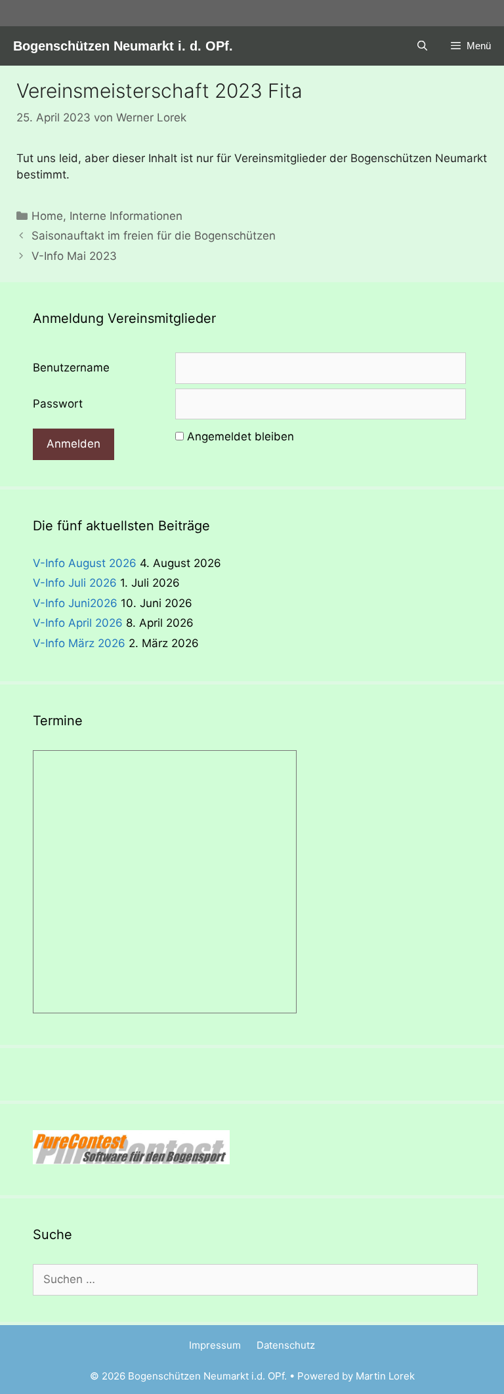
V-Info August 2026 (84, 563)
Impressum (215, 1345)
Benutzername (71, 367)
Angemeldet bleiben (240, 436)
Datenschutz (286, 1345)
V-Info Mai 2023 (74, 256)
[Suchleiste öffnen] (422, 46)
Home (47, 215)
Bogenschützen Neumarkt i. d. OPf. (123, 46)
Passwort (58, 403)
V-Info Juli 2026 (75, 582)
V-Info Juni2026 (75, 603)
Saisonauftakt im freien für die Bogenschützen (154, 235)
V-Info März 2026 (79, 643)
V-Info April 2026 (78, 622)
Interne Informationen (126, 215)
